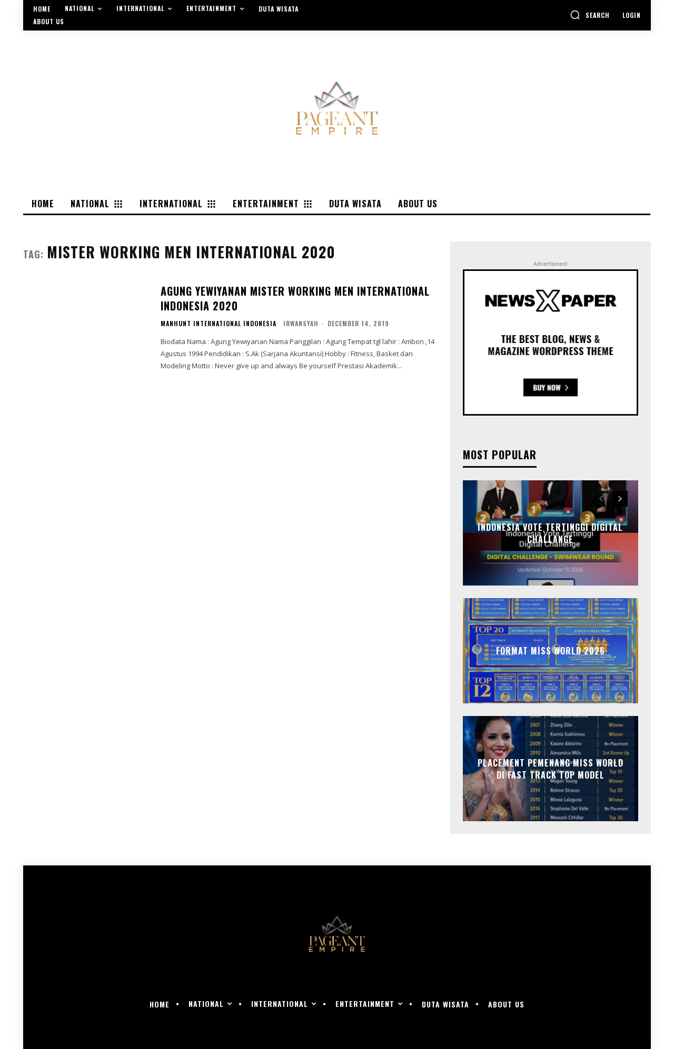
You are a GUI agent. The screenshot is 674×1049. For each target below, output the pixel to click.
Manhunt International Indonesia (218, 323)
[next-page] (620, 499)
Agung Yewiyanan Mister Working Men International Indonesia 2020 (295, 298)
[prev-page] (601, 499)
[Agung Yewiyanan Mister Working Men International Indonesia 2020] (85, 327)
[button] (590, 14)
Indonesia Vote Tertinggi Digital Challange (550, 533)
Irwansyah (301, 323)
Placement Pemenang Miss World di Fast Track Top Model (550, 769)
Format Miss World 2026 (550, 650)
